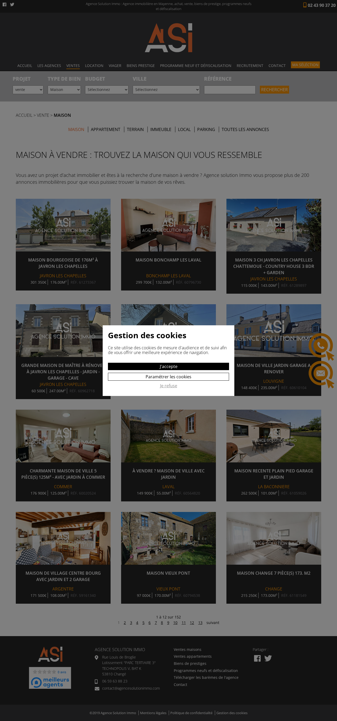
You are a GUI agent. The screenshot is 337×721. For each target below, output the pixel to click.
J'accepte (168, 366)
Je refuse (168, 386)
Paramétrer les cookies (168, 377)
